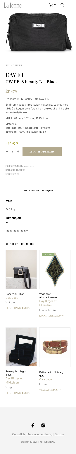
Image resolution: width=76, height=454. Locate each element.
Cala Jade (12, 297)
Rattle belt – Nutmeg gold (51, 374)
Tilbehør (17, 65)
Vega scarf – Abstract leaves (48, 295)
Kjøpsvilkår (18, 434)
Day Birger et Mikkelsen (47, 303)
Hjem (8, 65)
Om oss (59, 434)
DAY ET (15, 74)
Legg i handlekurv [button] (18, 307)
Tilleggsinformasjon (38, 190)
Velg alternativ (50, 389)
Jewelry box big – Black (16, 373)
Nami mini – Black (15, 293)
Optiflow (49, 441)
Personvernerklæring (40, 434)
